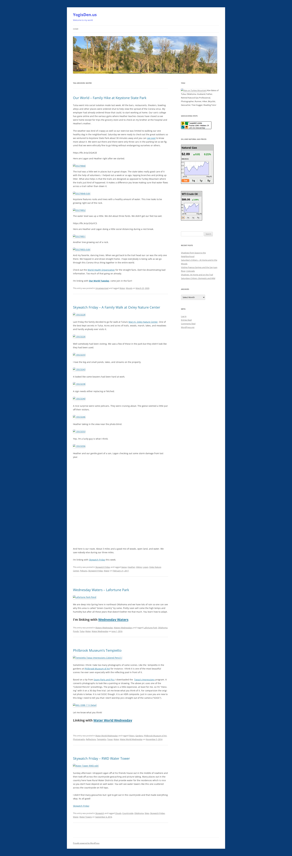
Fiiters (131, 735)
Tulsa (82, 631)
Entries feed (186, 320)
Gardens (139, 735)
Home (75, 29)
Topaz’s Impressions (144, 679)
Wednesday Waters (113, 619)
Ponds (76, 631)
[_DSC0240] (79, 398)
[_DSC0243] (79, 369)
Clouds (118, 813)
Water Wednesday (100, 631)
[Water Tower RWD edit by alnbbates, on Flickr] (85, 765)
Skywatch (99, 813)
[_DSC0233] (79, 354)
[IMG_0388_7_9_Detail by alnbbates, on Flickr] (84, 705)
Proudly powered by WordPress (86, 843)
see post (151, 138)
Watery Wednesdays (123, 627)
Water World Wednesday (112, 720)
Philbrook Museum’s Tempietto (97, 650)
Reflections (91, 739)
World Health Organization (101, 269)
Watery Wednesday (104, 627)
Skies (147, 813)
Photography (79, 739)
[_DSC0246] (79, 416)
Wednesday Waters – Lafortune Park (101, 589)
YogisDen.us (85, 14)
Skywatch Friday (97, 559)
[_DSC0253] (79, 431)
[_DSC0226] (79, 336)
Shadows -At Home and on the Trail (197, 274)
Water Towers (85, 817)
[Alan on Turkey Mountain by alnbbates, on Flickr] (193, 90)
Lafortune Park (150, 627)
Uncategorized (101, 288)
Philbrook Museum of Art (97, 668)
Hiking (139, 567)
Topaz (110, 739)
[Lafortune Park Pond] (84, 597)
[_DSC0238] (79, 384)
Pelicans (83, 570)
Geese (124, 567)
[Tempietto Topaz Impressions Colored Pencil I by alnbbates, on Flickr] (97, 657)
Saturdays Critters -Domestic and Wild (198, 278)
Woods (129, 288)
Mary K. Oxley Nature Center (143, 321)
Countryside (127, 813)
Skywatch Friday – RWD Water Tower (101, 758)
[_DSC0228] (79, 314)
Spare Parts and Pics (104, 679)
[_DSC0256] (79, 446)
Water (122, 288)
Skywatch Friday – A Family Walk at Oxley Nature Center (116, 307)
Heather (131, 567)
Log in (183, 316)
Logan (145, 567)
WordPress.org (187, 327)
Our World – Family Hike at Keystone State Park (109, 97)
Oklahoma (162, 627)
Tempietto (101, 739)
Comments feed (188, 323)
